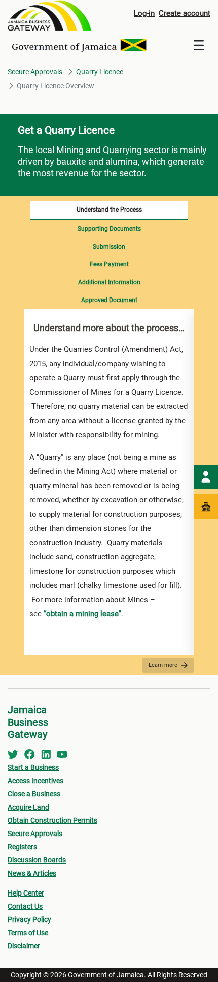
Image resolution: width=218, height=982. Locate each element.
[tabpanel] (109, 482)
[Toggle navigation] (198, 45)
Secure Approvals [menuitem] (35, 833)
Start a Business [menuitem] (33, 767)
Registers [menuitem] (22, 847)
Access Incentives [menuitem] (35, 781)
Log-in (144, 13)
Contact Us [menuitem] (25, 906)
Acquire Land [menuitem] (28, 807)
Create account (184, 13)
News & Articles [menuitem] (32, 873)
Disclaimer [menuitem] (24, 946)
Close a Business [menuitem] (34, 794)
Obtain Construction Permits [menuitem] (52, 820)
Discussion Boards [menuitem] (37, 860)
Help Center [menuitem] (26, 893)
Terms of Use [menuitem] (28, 933)
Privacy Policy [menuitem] (29, 919)
